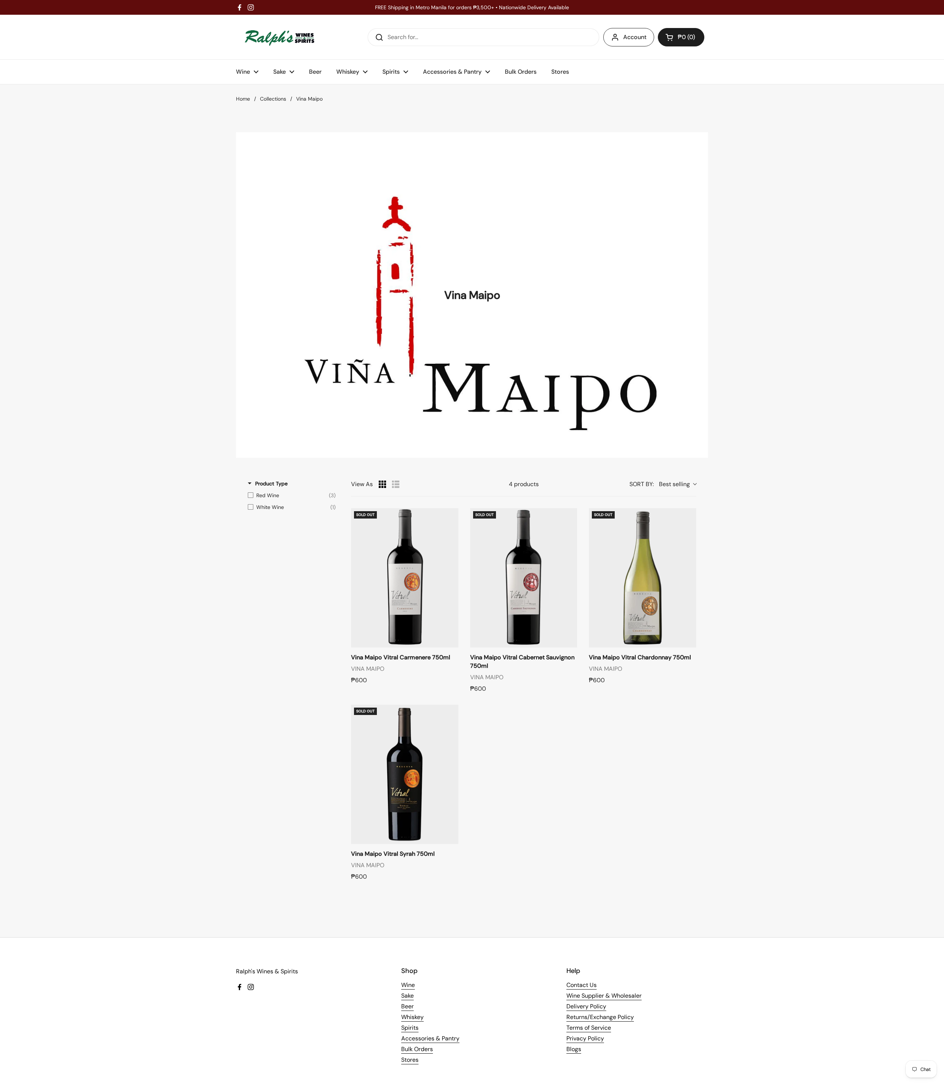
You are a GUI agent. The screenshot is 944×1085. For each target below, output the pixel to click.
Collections (273, 98)
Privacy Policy (585, 1038)
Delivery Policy (586, 1006)
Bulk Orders (417, 1049)
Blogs (573, 1049)
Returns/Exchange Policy (600, 1017)
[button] (681, 37)
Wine (408, 985)
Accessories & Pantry (430, 1038)
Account (634, 37)
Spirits (410, 1028)
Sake (407, 995)
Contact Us (581, 985)
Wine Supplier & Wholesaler (604, 995)
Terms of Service (588, 1028)
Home (243, 98)
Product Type (271, 483)
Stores (410, 1060)
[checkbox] (292, 495)
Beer (407, 1006)
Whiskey (412, 1017)
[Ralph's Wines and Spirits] (279, 37)
